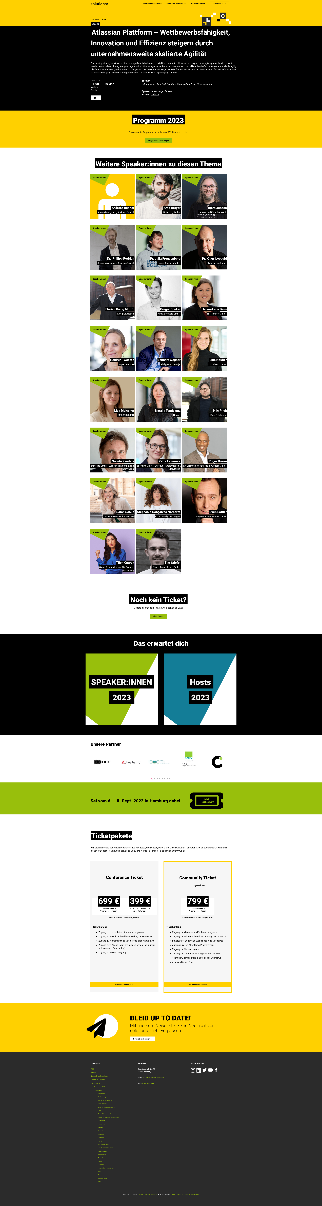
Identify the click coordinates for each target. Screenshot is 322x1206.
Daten (99, 1110)
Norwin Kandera (123, 461)
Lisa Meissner (124, 410)
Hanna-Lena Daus (214, 309)
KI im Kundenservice (103, 1144)
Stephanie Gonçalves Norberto (158, 512)
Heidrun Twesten (122, 360)
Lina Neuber (218, 360)
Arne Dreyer (172, 208)
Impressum (179, 1194)
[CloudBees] (189, 762)
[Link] (99, 3)
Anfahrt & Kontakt (98, 1080)
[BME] (102, 762)
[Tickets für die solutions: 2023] (124, 924)
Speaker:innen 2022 (99, 1086)
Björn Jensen (217, 208)
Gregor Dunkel (170, 309)
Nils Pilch (220, 410)
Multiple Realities (102, 1151)
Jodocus (155, 94)
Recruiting (101, 1164)
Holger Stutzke (165, 91)
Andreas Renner (123, 208)
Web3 (99, 1181)
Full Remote (101, 1124)
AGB (173, 1194)
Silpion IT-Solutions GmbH (148, 1194)
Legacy (100, 1141)
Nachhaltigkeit (102, 1154)
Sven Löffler (218, 512)
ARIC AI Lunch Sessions (105, 1100)
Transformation (102, 1178)
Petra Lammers (169, 461)
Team (99, 1171)
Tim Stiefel (172, 562)
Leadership (101, 1137)
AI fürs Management (103, 1097)
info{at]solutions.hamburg (153, 1077)
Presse (93, 1073)
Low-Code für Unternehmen (105, 1147)
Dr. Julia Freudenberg (165, 258)
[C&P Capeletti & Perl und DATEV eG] (131, 762)
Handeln (100, 1127)
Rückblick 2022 (96, 1083)
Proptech (100, 1158)
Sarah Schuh (125, 512)
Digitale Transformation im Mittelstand (108, 1117)
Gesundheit (101, 1130)
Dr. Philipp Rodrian (120, 258)
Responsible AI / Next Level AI (106, 1168)
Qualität (100, 1161)
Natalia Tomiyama (167, 410)
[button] (152, 778)
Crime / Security (102, 1103)
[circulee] (160, 762)
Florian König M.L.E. (119, 309)
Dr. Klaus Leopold (214, 258)
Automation (101, 1093)
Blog (92, 1069)
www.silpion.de (148, 1083)
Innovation (101, 1134)
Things (100, 1175)
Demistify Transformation (105, 1114)
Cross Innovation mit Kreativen (106, 1107)
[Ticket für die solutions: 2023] (206, 808)
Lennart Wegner (169, 360)
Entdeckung (101, 1120)
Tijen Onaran (125, 562)
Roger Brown (218, 461)
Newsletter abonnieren (99, 1076)
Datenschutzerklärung (192, 1194)
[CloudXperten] (218, 762)
